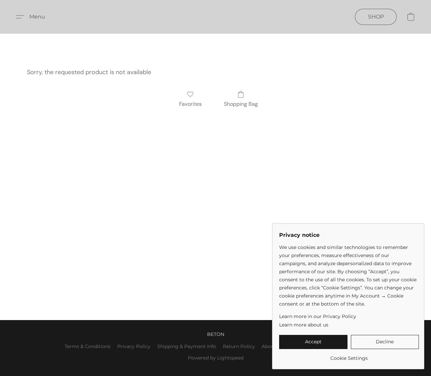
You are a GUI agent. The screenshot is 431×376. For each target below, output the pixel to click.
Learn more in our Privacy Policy (317, 316)
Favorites (190, 103)
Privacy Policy (134, 346)
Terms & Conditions (87, 346)
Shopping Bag (241, 103)
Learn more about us (303, 325)
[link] (349, 355)
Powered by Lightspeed (215, 358)
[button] (33, 17)
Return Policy (239, 346)
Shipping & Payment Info (186, 346)
